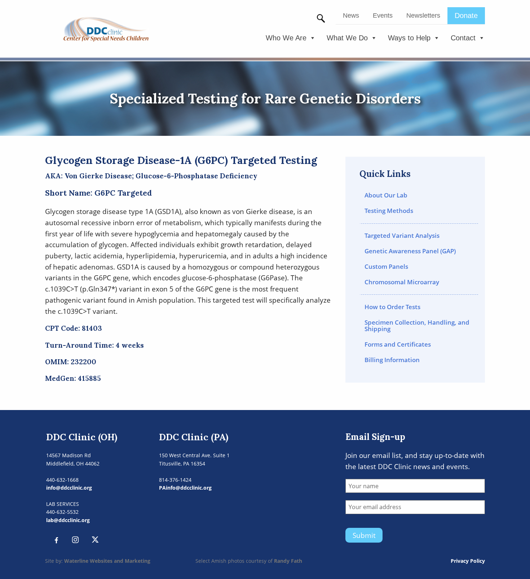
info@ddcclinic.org (69, 487)
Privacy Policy (468, 560)
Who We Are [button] (286, 38)
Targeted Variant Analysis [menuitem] (402, 235)
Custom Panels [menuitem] (386, 266)
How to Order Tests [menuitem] (392, 307)
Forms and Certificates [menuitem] (398, 344)
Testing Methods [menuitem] (389, 210)
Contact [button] (463, 38)
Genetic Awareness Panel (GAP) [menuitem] (410, 251)
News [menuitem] (351, 15)
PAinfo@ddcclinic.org (185, 487)
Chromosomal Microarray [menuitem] (402, 282)
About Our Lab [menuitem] (386, 195)
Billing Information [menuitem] (392, 360)
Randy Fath (288, 560)
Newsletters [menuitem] (423, 15)
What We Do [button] (347, 38)
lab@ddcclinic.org (68, 520)
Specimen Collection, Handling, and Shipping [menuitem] (417, 325)
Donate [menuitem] (466, 15)
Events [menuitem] (383, 15)
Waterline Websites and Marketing (107, 560)
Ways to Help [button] (409, 38)
